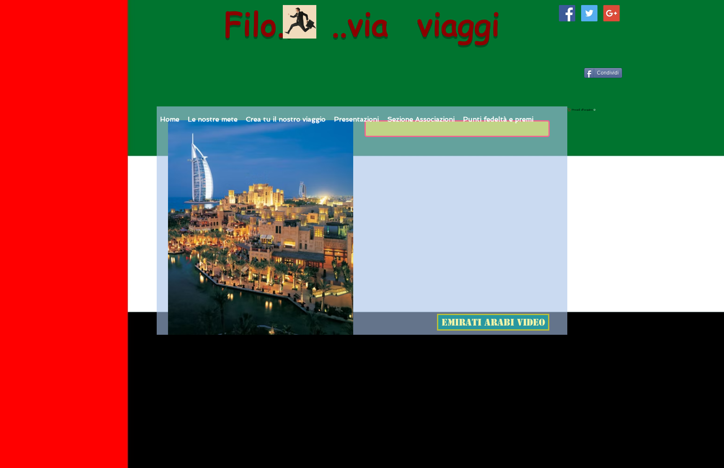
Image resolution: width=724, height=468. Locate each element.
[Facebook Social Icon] (567, 13)
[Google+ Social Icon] (611, 13)
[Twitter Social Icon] (589, 13)
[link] (620, 109)
